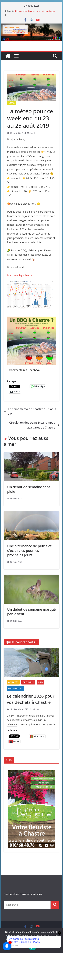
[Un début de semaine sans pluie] (31, 455)
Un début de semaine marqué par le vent (31, 611)
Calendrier (28, 682)
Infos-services (15, 688)
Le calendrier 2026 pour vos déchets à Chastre (30, 699)
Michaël (31, 133)
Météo (12, 103)
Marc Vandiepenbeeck (19, 275)
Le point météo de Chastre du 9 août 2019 (32, 411)
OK (32, 947)
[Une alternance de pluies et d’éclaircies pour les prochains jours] (31, 514)
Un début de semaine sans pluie (28, 489)
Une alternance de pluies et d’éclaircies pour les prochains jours (29, 550)
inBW (40, 682)
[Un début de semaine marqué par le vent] (31, 577)
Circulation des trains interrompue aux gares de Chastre (32, 425)
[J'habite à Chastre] (8, 56)
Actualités (13, 682)
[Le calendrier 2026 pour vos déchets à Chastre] (31, 662)
